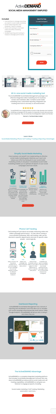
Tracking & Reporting (38, 139)
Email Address (35, 40)
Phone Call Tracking (24, 139)
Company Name (36, 46)
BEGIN (41, 62)
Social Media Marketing (9, 139)
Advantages (50, 139)
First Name (34, 28)
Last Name (34, 34)
